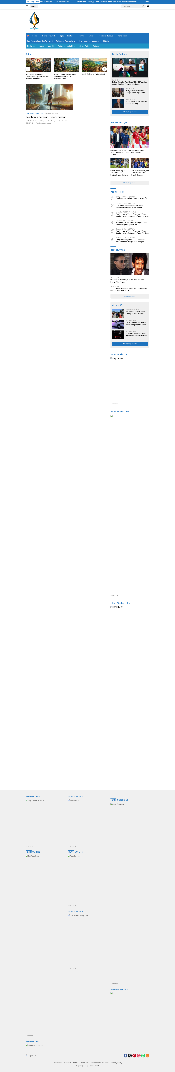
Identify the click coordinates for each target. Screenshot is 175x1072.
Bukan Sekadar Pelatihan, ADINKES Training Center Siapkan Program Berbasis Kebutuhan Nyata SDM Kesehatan (92, 76)
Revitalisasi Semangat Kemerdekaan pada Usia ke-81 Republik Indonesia (84, 2)
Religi (42, 113)
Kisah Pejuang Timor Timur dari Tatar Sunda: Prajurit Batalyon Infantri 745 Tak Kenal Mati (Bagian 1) (132, 232)
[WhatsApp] (143, 1056)
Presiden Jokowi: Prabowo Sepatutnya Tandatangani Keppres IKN (131, 223)
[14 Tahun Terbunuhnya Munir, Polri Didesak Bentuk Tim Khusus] (129, 264)
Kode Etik (51, 46)
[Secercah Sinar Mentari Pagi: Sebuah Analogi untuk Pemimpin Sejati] (38, 65)
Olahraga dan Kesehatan (89, 41)
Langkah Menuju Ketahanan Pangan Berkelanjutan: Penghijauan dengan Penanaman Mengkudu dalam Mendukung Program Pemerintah (132, 240)
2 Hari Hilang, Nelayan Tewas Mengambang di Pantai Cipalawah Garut (128, 289)
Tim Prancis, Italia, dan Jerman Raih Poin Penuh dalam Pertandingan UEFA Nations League (140, 173)
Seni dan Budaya (106, 36)
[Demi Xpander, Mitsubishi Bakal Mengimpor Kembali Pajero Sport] (118, 324)
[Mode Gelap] (148, 6)
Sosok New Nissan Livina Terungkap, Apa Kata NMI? (136, 334)
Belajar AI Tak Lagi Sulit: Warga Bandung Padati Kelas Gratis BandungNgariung (135, 92)
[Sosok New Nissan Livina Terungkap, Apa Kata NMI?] (118, 334)
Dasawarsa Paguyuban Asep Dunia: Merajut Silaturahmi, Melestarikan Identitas (130, 206)
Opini (62, 36)
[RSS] (147, 1056)
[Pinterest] (134, 1056)
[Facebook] (125, 1056)
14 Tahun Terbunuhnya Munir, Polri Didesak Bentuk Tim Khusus (127, 281)
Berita (34, 36)
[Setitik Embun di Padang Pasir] (66, 65)
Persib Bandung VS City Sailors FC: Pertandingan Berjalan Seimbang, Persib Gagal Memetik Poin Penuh (119, 173)
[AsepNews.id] (34, 21)
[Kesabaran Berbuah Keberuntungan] (49, 97)
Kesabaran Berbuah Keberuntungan (46, 116)
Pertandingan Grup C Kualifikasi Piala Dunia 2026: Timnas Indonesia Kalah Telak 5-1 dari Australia (127, 152)
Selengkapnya (129, 112)
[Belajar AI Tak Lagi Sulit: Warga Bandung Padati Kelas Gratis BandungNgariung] (118, 92)
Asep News (30, 113)
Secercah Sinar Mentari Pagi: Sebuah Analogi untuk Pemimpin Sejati (37, 76)
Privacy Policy (84, 46)
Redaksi (96, 46)
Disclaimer (31, 46)
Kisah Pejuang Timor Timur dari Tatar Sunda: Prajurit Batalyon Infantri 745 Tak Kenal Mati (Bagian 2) (132, 215)
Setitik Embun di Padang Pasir (65, 74)
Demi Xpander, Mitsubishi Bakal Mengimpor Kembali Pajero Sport (136, 323)
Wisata (91, 36)
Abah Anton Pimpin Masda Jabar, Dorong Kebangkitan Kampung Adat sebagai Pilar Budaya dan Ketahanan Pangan (136, 102)
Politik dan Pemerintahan (66, 41)
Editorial (106, 41)
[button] (143, 6)
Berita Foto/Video (49, 36)
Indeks (33, 6)
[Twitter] (130, 1056)
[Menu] (27, 6)
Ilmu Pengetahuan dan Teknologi (40, 41)
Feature (70, 36)
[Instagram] (139, 1056)
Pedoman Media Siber (66, 46)
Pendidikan (122, 36)
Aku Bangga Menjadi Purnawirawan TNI (131, 198)
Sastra (81, 36)
